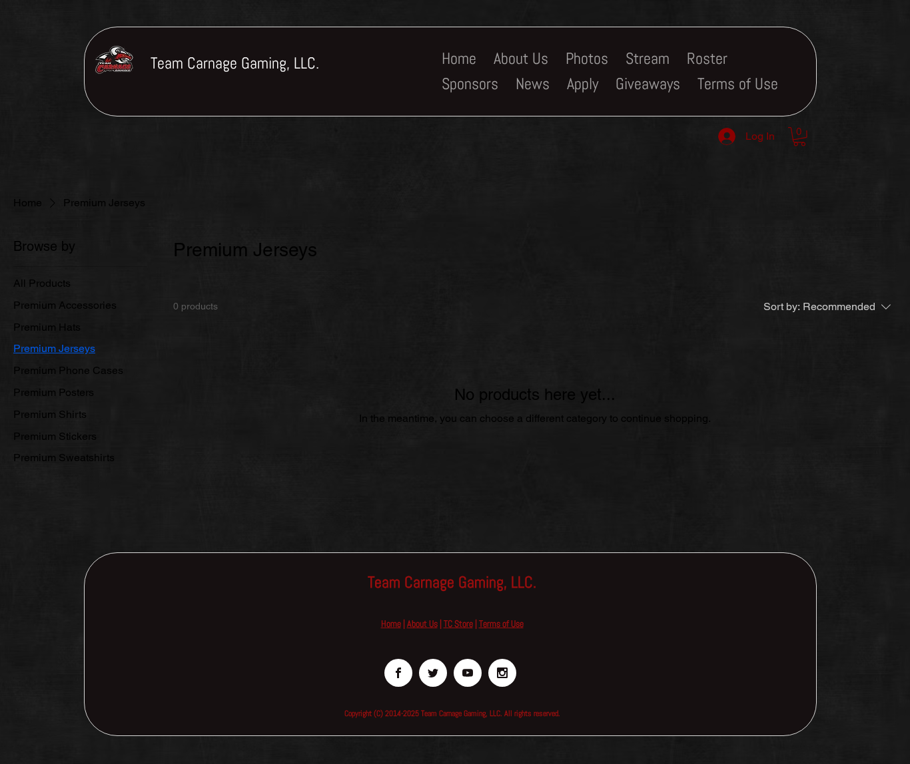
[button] (799, 136)
